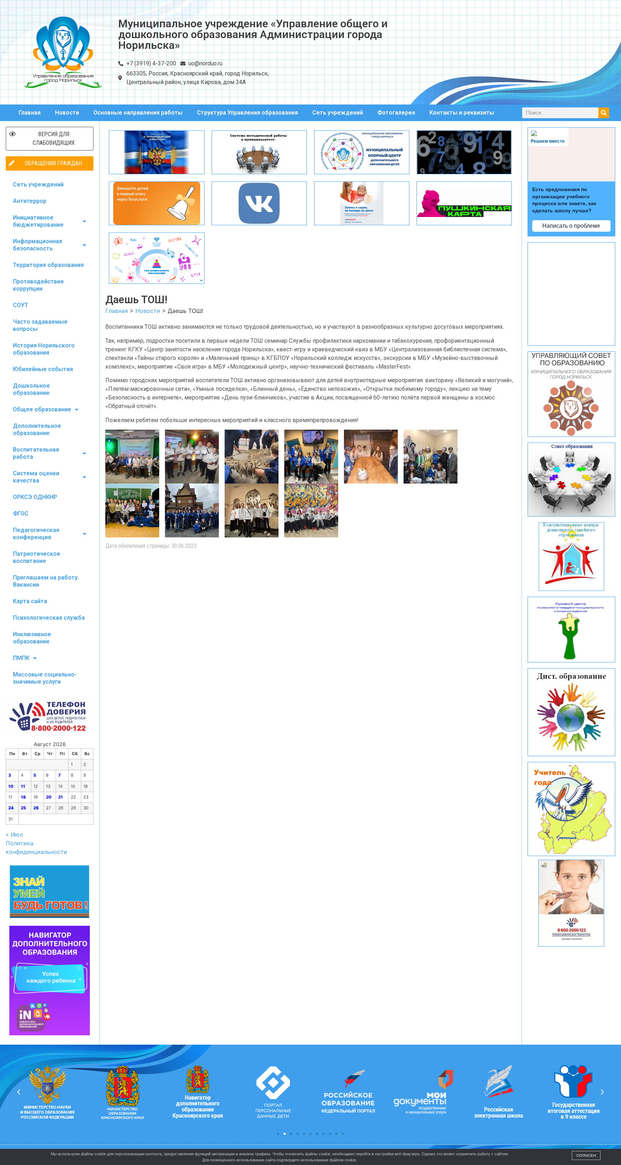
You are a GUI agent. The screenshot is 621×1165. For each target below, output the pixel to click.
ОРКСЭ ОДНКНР (35, 497)
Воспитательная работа (36, 453)
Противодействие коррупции (38, 285)
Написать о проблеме (571, 226)
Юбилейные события (43, 369)
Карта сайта (30, 601)
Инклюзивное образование (32, 638)
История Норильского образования (44, 349)
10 (10, 786)
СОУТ (20, 305)
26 (36, 807)
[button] (278, 1134)
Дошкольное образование (31, 389)
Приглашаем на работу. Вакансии (46, 581)
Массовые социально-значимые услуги (45, 678)
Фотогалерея (396, 112)
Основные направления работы (138, 112)
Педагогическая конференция (36, 534)
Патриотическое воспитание (36, 557)
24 (11, 807)
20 (48, 797)
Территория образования (48, 265)
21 (60, 797)
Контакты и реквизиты (461, 112)
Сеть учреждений (337, 112)
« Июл (14, 834)
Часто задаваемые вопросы (40, 325)
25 (23, 807)
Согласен (586, 1155)
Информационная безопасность (37, 245)
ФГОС (20, 513)
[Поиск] (603, 112)
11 (23, 786)
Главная (30, 112)
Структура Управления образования (247, 112)
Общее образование (42, 409)
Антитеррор (29, 201)
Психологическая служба (49, 617)
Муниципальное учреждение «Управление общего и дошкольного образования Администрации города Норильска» (253, 34)
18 (23, 797)
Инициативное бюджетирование (38, 221)
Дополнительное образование (37, 429)
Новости (67, 112)
